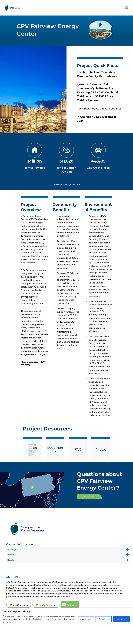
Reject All (103, 619)
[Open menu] (126, 8)
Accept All (121, 619)
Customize (85, 619)
